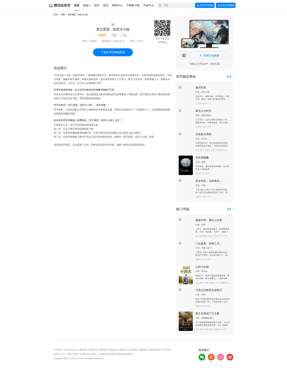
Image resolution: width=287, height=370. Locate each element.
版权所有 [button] (123, 349)
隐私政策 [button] (143, 349)
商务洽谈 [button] (93, 349)
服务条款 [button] (83, 349)
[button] (59, 5)
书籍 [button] (63, 14)
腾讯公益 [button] (113, 349)
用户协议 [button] (167, 349)
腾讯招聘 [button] (103, 349)
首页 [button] (56, 14)
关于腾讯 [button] (58, 349)
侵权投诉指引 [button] (155, 349)
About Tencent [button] (70, 349)
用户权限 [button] (133, 349)
